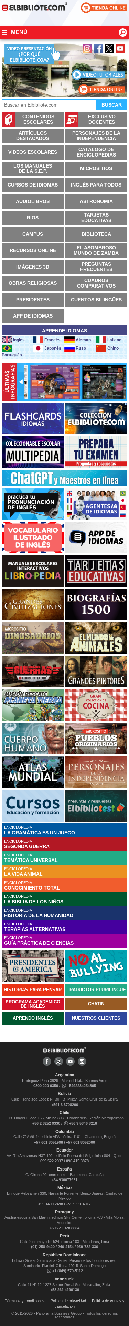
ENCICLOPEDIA (39, 830)
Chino (113, 348)
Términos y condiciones (25, 1301)
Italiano (114, 340)
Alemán (83, 340)
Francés (52, 340)
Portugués (12, 355)
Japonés (52, 348)
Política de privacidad (68, 1301)
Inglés (19, 340)
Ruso (81, 348)
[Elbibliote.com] (64, 1051)
